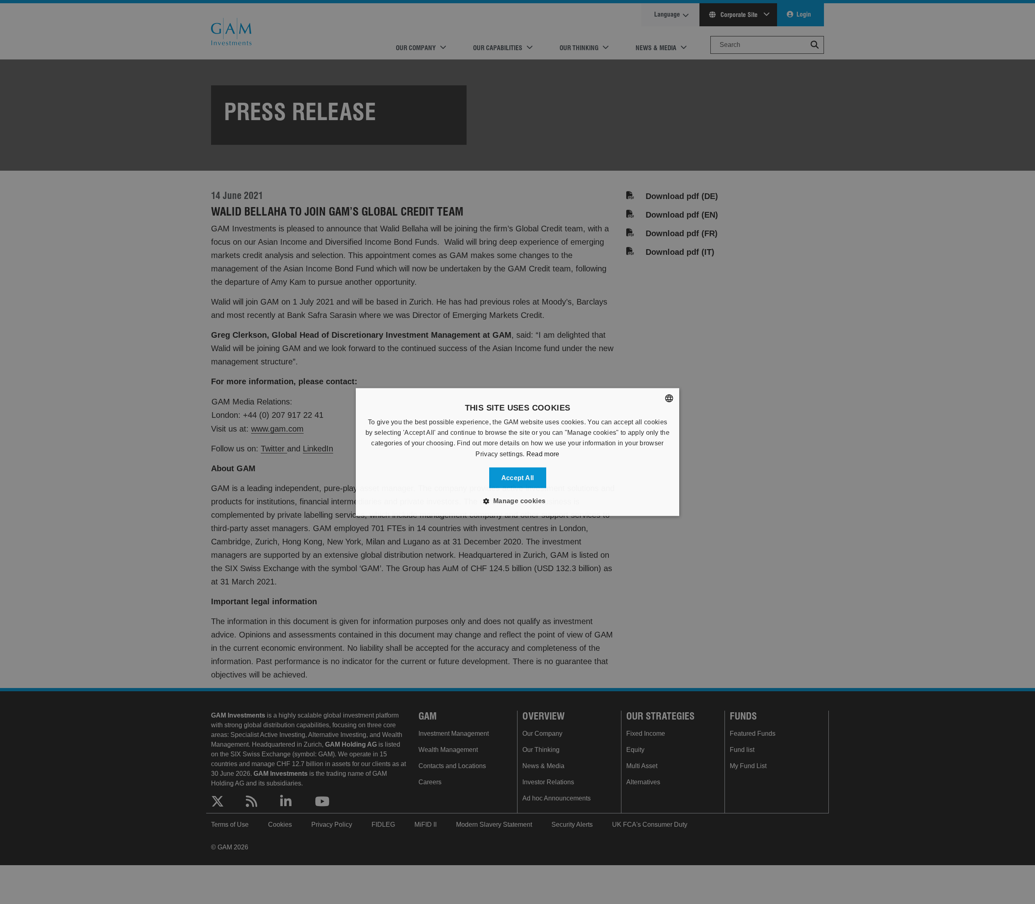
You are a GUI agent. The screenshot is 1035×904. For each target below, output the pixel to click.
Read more (543, 453)
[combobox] (669, 398)
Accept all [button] (517, 477)
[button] (517, 501)
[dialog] (517, 452)
